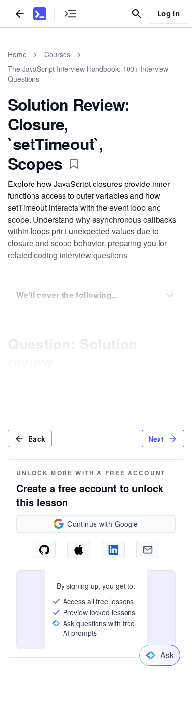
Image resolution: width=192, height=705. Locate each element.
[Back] (20, 13)
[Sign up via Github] (44, 549)
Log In (168, 13)
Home (17, 54)
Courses (57, 54)
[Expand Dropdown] (170, 295)
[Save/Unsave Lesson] (74, 164)
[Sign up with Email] (147, 549)
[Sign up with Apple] (78, 549)
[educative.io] (39, 13)
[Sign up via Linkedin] (113, 549)
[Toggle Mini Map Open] (70, 13)
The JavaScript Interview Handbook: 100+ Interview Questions (88, 74)
